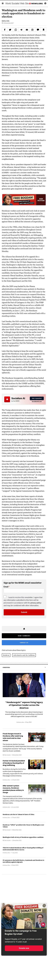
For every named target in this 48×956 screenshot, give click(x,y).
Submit (24, 612)
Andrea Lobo (5, 21)
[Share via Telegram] (21, 30)
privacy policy (35, 603)
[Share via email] (27, 30)
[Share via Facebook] (4, 30)
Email (6, 587)
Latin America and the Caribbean (24, 655)
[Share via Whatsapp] (16, 30)
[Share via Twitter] (10, 30)
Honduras (6, 655)
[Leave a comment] (38, 30)
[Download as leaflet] (32, 30)
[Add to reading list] (43, 30)
